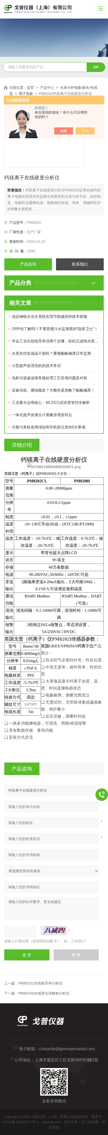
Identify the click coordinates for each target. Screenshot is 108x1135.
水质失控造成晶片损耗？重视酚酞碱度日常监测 (51, 353)
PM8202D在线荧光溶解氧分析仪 (43, 993)
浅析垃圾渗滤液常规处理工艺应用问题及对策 (49, 378)
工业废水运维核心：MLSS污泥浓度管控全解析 (51, 402)
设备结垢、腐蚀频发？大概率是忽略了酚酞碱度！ (53, 390)
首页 (30, 88)
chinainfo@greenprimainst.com (67, 1049)
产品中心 (47, 88)
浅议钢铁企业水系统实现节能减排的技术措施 (49, 316)
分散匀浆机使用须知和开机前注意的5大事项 (48, 427)
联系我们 (80, 264)
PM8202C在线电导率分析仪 (40, 983)
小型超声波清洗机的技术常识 (36, 365)
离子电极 (26, 94)
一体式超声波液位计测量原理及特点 (42, 415)
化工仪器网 (90, 1122)
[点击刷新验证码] (53, 930)
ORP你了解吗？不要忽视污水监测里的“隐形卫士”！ (55, 329)
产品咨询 (28, 264)
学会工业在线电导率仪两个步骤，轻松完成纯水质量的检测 (56, 341)
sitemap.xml (51, 1122)
